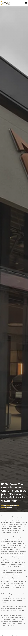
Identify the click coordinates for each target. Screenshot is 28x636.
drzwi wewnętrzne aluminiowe (10, 505)
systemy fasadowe (7, 507)
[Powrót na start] (5, 3)
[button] (26, 3)
